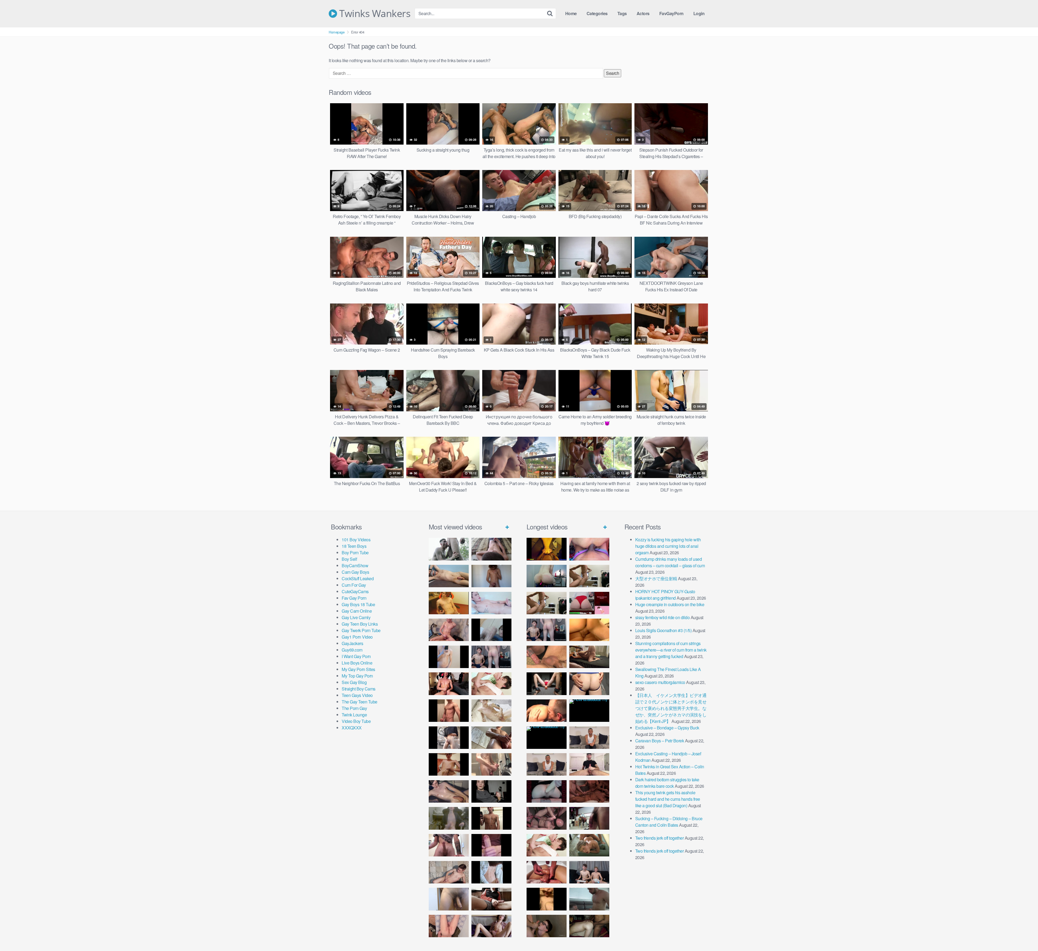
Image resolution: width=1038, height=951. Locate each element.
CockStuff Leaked (358, 578)
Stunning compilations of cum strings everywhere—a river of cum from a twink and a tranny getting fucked (671, 649)
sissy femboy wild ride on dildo (662, 617)
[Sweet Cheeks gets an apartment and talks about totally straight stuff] (589, 603)
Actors (643, 13)
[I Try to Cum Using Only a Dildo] (547, 791)
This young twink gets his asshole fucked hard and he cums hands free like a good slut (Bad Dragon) (667, 799)
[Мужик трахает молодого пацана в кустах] (449, 549)
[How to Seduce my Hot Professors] (589, 710)
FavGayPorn (671, 13)
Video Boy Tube (356, 721)
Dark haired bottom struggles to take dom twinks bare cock (667, 782)
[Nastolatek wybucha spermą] (491, 576)
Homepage (336, 32)
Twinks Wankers (373, 13)
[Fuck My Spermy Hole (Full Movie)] (589, 630)
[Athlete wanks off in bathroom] (491, 818)
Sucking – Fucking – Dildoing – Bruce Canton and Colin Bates (669, 821)
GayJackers (352, 643)
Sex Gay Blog (354, 682)
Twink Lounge (354, 715)
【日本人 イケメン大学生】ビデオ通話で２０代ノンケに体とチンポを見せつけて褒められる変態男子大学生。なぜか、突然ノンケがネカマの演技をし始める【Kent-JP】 (671, 708)
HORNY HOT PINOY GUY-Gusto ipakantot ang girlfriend (665, 594)
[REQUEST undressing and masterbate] (491, 764)
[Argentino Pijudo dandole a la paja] (491, 791)
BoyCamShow (355, 565)
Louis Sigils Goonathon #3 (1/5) (663, 630)
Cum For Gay (354, 585)
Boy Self (349, 559)
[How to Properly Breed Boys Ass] (547, 899)
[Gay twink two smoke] (491, 657)
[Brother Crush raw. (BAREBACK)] (547, 926)
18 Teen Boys (354, 546)
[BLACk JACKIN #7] (589, 737)
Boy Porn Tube (355, 552)
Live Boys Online (357, 663)
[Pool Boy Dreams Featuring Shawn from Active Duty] (589, 845)
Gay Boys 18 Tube (358, 604)
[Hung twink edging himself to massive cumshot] (491, 845)
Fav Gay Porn (354, 598)
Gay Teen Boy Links (360, 624)
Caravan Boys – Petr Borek (659, 741)
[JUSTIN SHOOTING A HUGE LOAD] (449, 710)
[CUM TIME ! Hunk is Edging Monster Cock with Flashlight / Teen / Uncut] (491, 737)
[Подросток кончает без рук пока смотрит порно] (449, 576)
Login (699, 13)
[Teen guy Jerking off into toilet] (449, 845)
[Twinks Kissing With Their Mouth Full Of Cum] (491, 683)
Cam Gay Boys (355, 572)
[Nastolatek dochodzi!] (491, 926)
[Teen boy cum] (449, 818)
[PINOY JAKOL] (491, 603)
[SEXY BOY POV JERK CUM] (491, 549)
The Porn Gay (354, 708)
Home (571, 13)
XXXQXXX (352, 728)
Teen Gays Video (357, 695)
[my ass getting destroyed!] (589, 926)
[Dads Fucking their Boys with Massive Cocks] (547, 710)
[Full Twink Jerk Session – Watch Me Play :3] (491, 710)
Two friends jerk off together (659, 838)
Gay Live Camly (356, 617)
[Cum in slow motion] (491, 899)
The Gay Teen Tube (359, 702)
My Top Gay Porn (357, 676)
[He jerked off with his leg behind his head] (449, 872)
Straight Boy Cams (358, 689)
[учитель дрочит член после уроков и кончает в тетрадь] (449, 630)
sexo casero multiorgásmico (660, 682)
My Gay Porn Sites (358, 669)
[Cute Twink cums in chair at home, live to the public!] (449, 603)
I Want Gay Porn (356, 656)
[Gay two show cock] (589, 872)
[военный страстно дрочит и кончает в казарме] (449, 926)
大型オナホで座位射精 (656, 578)
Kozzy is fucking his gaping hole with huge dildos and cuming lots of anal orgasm (668, 546)
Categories (597, 13)
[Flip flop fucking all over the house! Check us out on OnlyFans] (589, 657)
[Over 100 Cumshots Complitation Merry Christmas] (589, 818)
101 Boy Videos (356, 539)
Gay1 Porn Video (357, 637)
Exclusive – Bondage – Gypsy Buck (667, 728)
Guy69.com (352, 650)
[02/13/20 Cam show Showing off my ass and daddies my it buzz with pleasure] (547, 576)
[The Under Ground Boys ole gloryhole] (589, 683)
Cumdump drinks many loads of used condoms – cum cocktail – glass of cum (670, 562)
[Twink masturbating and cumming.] (449, 764)
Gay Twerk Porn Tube (361, 630)
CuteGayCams (355, 591)
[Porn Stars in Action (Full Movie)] (589, 791)
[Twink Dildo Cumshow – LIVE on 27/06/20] (449, 791)
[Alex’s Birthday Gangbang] (589, 899)
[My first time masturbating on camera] (491, 872)
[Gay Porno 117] (547, 818)
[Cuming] (491, 630)
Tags (622, 13)
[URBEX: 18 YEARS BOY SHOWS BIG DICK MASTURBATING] (449, 737)
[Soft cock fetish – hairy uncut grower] (449, 899)
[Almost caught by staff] (449, 657)
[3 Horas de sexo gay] (589, 576)
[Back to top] (1023, 933)
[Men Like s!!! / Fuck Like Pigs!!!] (547, 657)
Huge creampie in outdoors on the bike (669, 604)
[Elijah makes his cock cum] (449, 683)
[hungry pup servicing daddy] (547, 683)
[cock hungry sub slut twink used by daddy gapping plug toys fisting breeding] (547, 549)
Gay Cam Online (357, 611)
